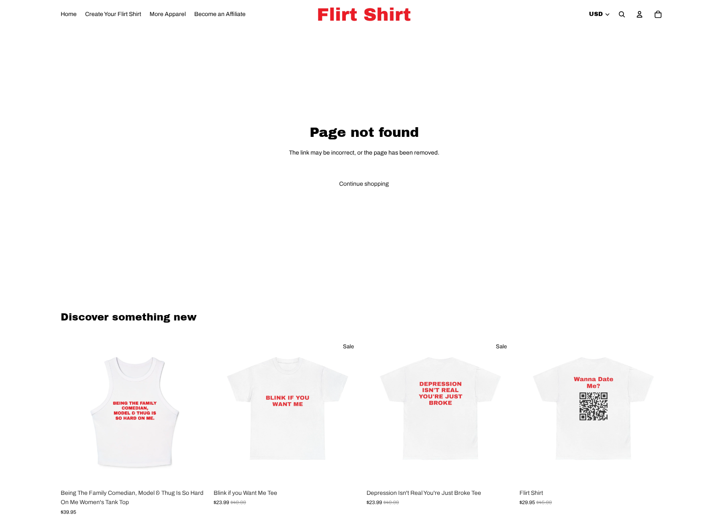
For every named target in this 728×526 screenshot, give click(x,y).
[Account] (639, 14)
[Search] (622, 14)
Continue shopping (364, 184)
